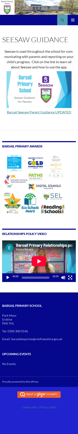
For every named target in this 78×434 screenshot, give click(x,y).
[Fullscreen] (70, 277)
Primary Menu (73, 20)
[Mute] (63, 277)
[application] (39, 261)
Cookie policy (30, 407)
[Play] (8, 277)
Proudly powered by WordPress (20, 381)
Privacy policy (48, 407)
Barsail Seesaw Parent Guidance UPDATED (39, 112)
